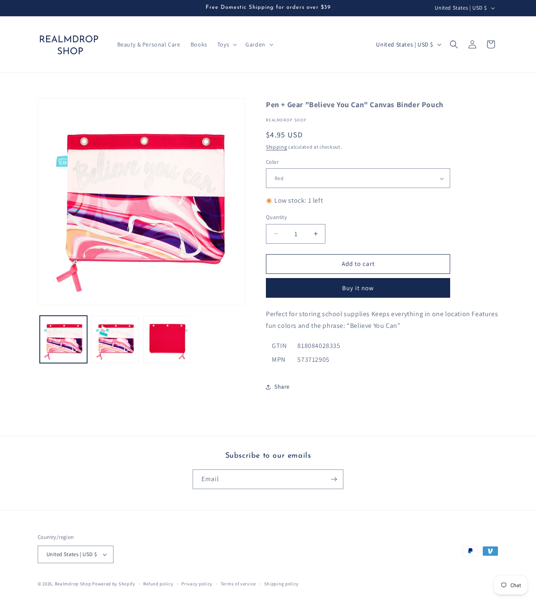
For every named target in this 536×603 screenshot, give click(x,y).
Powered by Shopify (113, 584)
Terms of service (238, 584)
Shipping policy (281, 584)
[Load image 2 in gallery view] (115, 339)
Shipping (276, 147)
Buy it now (358, 288)
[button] (226, 44)
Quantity (276, 217)
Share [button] (282, 386)
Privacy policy (196, 584)
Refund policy (158, 584)
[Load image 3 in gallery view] (167, 339)
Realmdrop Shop (73, 584)
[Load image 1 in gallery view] (63, 339)
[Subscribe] (334, 479)
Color (272, 161)
